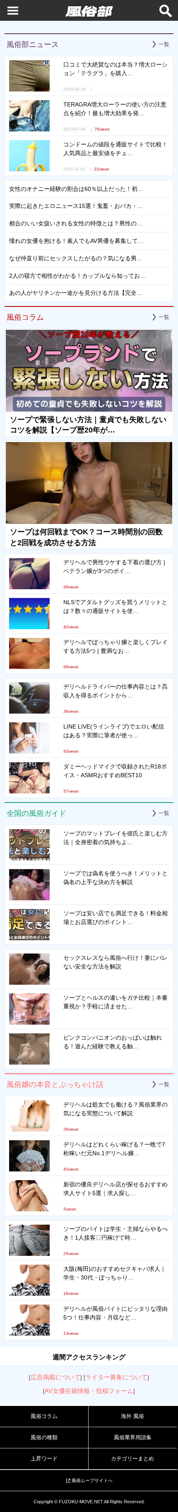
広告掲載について (55, 1377)
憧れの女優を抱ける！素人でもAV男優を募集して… (76, 240)
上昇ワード (44, 1458)
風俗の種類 (44, 1437)
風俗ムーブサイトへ (92, 1480)
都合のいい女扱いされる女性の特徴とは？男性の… (75, 223)
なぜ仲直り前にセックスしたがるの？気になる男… (75, 258)
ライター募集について (116, 1377)
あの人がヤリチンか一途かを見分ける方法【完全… (75, 292)
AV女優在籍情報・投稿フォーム (89, 1390)
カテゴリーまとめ (132, 1458)
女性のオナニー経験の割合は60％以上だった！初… (76, 188)
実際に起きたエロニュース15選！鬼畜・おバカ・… (76, 206)
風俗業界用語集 (133, 1437)
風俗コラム (44, 1416)
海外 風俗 (132, 1416)
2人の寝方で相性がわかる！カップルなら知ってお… (77, 275)
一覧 (164, 44)
